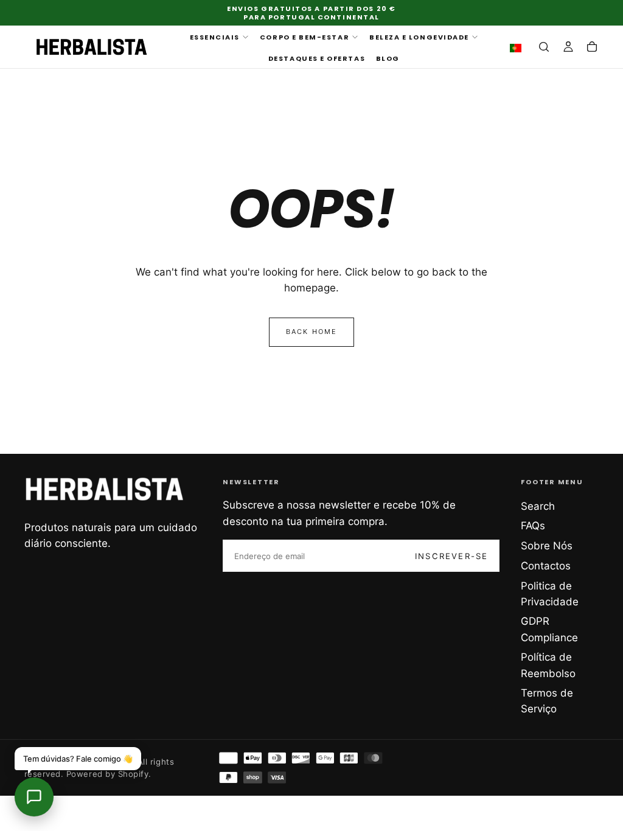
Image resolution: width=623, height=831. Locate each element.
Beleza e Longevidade (419, 37)
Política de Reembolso (548, 665)
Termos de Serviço (547, 701)
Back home (312, 331)
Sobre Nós (547, 546)
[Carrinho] (592, 48)
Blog (388, 58)
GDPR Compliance (549, 629)
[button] (518, 48)
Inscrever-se (451, 556)
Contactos (546, 566)
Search (538, 506)
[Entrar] (568, 48)
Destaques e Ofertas (316, 58)
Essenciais (215, 37)
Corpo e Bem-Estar (304, 37)
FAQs (533, 526)
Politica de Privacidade (550, 594)
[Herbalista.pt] (104, 489)
